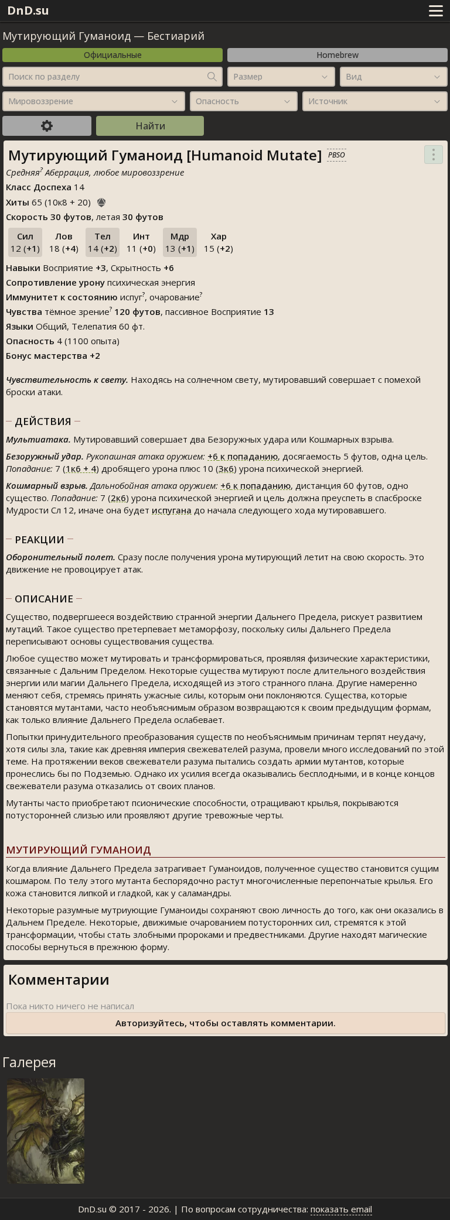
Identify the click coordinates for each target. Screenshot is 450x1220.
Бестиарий (175, 36)
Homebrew (337, 54)
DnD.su (28, 10)
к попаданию (242, 456)
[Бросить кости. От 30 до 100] (101, 201)
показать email (341, 1209)
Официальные (113, 54)
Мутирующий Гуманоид (66, 36)
